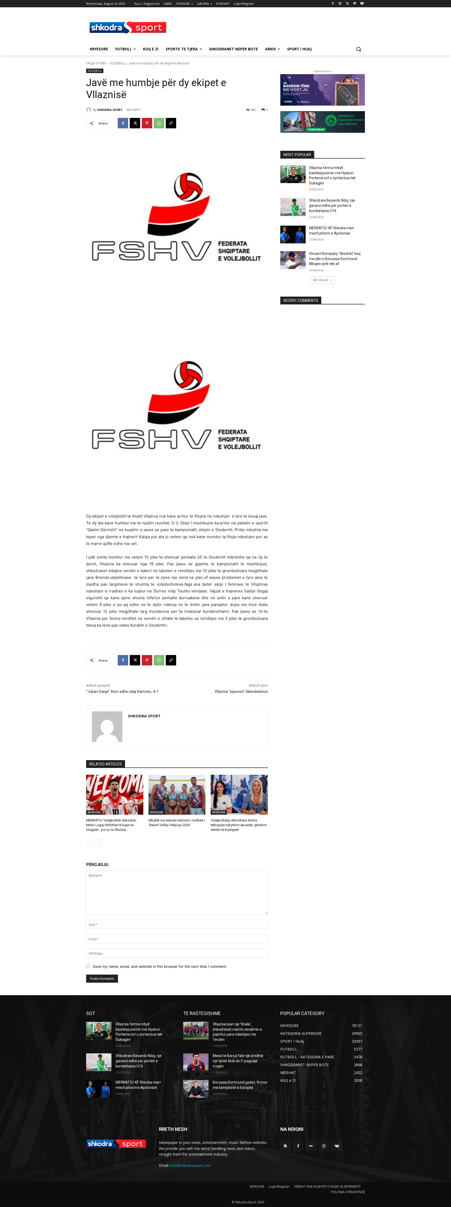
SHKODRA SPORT (110, 110)
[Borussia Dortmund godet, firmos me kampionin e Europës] (196, 1089)
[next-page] (97, 842)
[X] (348, 4)
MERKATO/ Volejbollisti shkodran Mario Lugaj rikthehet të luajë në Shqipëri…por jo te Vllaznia (111, 825)
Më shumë (320, 280)
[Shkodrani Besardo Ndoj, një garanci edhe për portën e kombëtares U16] (293, 207)
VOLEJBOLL (118, 63)
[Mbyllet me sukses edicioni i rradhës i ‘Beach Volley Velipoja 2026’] (177, 795)
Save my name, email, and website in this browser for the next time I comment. (160, 966)
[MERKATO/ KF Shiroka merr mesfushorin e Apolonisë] (293, 234)
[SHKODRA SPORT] (89, 109)
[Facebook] (333, 4)
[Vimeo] (355, 4)
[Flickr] (311, 1146)
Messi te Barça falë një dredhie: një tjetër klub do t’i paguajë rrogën (238, 1061)
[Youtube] (362, 4)
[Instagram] (340, 4)
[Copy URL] (171, 123)
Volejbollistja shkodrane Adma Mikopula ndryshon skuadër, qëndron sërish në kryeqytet (239, 825)
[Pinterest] (147, 123)
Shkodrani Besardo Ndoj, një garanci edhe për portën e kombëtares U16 (332, 205)
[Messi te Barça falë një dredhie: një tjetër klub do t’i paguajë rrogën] (196, 1062)
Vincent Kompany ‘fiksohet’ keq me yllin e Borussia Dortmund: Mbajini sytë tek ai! (334, 258)
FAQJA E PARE (96, 63)
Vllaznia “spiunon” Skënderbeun (241, 691)
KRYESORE (94, 812)
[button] (358, 49)
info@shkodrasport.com (190, 1165)
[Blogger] (285, 1146)
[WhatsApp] (159, 123)
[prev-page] (89, 842)
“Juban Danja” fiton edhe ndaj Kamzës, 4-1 (122, 691)
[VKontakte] (337, 1146)
